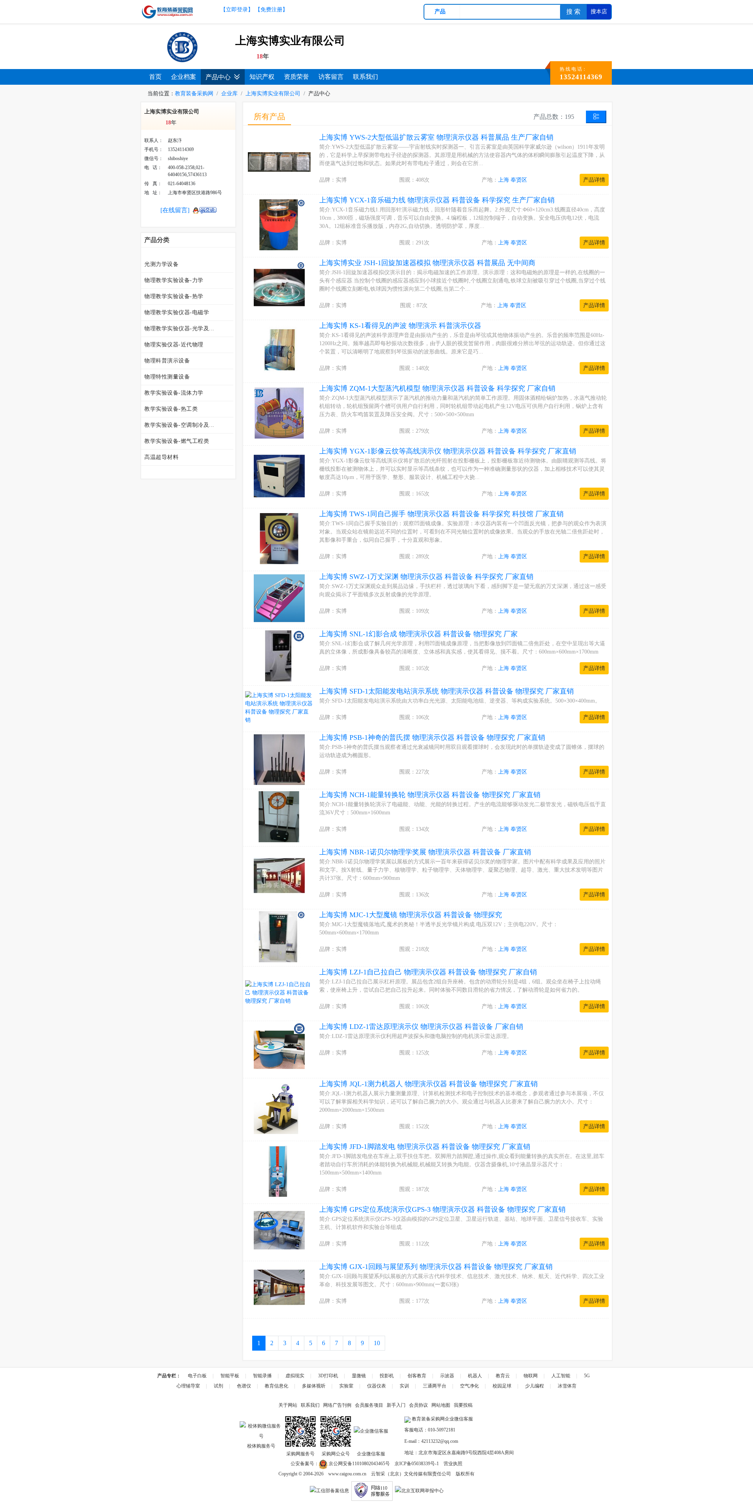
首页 (155, 76)
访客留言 (331, 76)
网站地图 (440, 1405)
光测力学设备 (161, 264)
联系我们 (365, 76)
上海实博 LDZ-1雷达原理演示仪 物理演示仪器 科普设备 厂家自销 (421, 1027)
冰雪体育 (567, 1386)
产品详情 (594, 180)
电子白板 (197, 1375)
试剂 (218, 1386)
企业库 (229, 94)
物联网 (531, 1375)
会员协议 (418, 1405)
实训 (404, 1386)
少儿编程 (534, 1386)
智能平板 (229, 1375)
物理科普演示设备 (167, 361)
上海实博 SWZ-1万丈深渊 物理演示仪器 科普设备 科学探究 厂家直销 (426, 577)
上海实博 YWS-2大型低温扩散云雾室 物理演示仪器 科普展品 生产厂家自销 (436, 137)
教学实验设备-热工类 (171, 409)
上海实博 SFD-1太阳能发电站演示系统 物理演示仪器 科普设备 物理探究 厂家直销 (446, 691)
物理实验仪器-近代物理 (174, 345)
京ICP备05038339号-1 (417, 1463)
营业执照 (453, 1463)
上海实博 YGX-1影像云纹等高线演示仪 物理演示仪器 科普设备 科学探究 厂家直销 (447, 451)
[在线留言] (174, 210)
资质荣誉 (296, 76)
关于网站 (287, 1405)
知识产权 (262, 76)
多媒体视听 (314, 1386)
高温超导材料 (161, 457)
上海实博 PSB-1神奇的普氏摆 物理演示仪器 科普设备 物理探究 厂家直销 (432, 737)
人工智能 (560, 1375)
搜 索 (573, 11)
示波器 (447, 1375)
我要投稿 (463, 1405)
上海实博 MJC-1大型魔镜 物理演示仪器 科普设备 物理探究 (410, 915)
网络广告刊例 (337, 1405)
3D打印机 (328, 1375)
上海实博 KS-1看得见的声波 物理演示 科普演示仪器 (400, 326)
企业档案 (183, 76)
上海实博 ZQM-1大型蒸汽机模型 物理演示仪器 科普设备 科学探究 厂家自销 (437, 388)
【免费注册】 (271, 10)
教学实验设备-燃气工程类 (176, 441)
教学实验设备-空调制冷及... (179, 425)
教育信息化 (276, 1386)
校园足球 (502, 1386)
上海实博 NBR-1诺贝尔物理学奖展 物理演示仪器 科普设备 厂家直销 (425, 852)
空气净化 (469, 1386)
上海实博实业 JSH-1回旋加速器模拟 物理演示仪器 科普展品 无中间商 (427, 263)
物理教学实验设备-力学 (174, 280)
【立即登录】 (236, 10)
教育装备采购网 (194, 94)
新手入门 (396, 1405)
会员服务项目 (369, 1405)
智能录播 (262, 1375)
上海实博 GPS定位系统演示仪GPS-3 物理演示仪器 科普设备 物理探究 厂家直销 (442, 1209)
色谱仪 (244, 1386)
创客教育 (416, 1375)
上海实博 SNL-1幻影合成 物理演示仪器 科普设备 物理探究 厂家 (418, 634)
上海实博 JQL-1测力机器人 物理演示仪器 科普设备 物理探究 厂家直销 (428, 1084)
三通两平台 (434, 1386)
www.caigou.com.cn (347, 1474)
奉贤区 (519, 180)
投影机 (387, 1375)
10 (377, 1343)
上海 (503, 180)
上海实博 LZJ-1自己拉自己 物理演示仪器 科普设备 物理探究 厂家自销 (428, 972)
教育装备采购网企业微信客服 (442, 1419)
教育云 (503, 1375)
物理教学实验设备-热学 (174, 296)
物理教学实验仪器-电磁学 (176, 312)
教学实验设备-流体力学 (174, 393)
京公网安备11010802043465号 (358, 1463)
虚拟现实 (295, 1375)
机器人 (475, 1375)
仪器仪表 (376, 1386)
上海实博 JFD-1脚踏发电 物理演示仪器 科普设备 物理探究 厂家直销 (424, 1147)
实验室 (346, 1386)
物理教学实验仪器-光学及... (179, 328)
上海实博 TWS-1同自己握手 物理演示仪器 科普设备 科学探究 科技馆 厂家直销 (441, 514)
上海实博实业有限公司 (273, 94)
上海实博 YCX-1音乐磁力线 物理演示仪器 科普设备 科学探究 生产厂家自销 (437, 200)
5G (587, 1375)
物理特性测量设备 (167, 377)
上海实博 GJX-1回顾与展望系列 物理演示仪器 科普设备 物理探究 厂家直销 (436, 1267)
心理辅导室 (188, 1386)
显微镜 (359, 1375)
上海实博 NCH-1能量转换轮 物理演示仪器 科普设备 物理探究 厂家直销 (429, 795)
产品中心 (218, 77)
